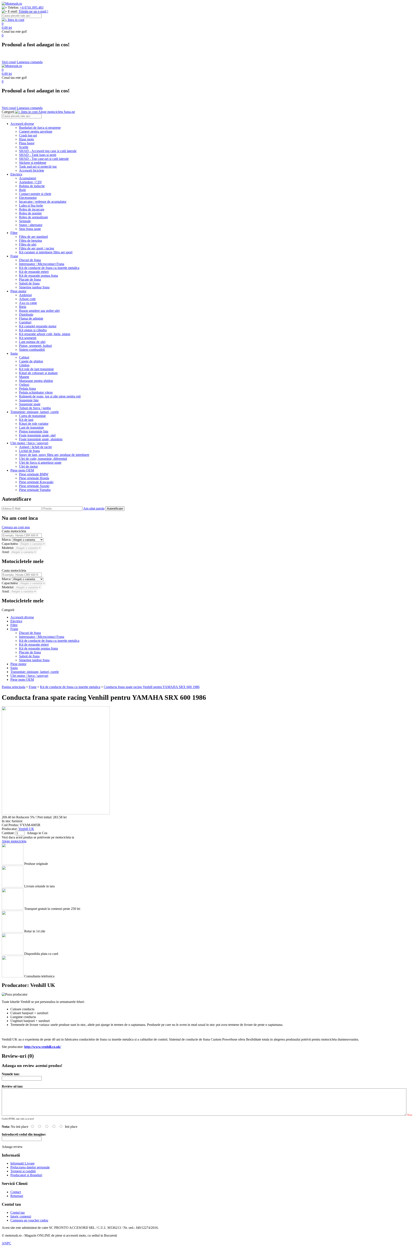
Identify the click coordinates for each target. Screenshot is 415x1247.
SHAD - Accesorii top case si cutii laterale (48, 151)
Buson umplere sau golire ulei (39, 310)
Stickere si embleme (32, 162)
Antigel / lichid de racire (35, 447)
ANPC (6, 1243)
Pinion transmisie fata (33, 431)
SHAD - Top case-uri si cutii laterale (44, 159)
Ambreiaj (25, 295)
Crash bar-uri (28, 135)
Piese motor (18, 291)
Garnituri (25, 322)
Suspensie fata (28, 400)
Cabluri (24, 357)
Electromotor (28, 198)
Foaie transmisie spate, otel (37, 435)
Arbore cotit (27, 299)
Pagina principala (13, 687)
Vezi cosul (9, 62)
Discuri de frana (30, 260)
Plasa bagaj (26, 143)
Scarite (23, 147)
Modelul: (8, 548)
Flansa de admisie (31, 318)
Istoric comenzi (20, 1216)
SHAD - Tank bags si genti (37, 155)
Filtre (14, 233)
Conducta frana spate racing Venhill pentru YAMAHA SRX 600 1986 (152, 687)
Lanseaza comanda (30, 62)
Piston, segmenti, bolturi (35, 346)
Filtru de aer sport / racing (36, 248)
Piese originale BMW (33, 474)
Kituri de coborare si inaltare (38, 373)
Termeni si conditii (23, 1171)
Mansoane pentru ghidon (36, 381)
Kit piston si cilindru (33, 330)
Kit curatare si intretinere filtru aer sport (45, 252)
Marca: (7, 539)
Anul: (6, 552)
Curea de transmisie (32, 416)
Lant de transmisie (31, 427)
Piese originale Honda (34, 478)
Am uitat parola (93, 508)
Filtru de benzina (30, 240)
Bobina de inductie (32, 186)
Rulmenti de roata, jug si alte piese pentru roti (50, 396)
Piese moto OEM (22, 470)
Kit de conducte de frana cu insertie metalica (49, 268)
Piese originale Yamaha (35, 490)
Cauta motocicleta (14, 531)
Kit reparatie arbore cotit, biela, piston (44, 334)
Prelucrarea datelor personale (30, 1167)
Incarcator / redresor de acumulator (42, 201)
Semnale (25, 221)
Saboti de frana (29, 283)
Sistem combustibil (32, 349)
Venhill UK (26, 829)
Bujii (22, 190)
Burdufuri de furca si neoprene (40, 127)
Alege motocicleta (14, 841)
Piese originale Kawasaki (36, 482)
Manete (24, 377)
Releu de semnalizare (33, 217)
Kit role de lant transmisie (36, 369)
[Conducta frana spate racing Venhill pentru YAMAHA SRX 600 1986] (56, 813)
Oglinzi (24, 384)
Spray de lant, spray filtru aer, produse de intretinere (54, 455)
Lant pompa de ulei (32, 342)
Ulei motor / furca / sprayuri (29, 443)
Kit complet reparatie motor (37, 326)
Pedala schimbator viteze (36, 392)
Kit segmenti (27, 338)
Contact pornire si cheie (35, 194)
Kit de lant (26, 420)
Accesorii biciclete (31, 170)
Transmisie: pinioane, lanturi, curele (34, 412)
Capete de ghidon (31, 361)
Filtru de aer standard (33, 236)
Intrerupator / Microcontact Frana (41, 264)
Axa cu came (28, 303)
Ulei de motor (28, 466)
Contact (15, 1192)
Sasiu (14, 353)
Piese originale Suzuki (34, 486)
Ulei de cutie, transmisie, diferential (43, 458)
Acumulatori (27, 178)
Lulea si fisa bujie (31, 205)
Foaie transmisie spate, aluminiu (40, 439)
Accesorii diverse (22, 124)
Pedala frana (27, 388)
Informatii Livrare (22, 1163)
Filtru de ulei (27, 244)
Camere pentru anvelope (35, 131)
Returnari (16, 1196)
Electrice (16, 174)
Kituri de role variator (33, 423)
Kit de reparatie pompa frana (38, 275)
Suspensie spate (29, 404)
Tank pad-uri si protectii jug (38, 166)
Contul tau (17, 1212)
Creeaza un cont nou (16, 527)
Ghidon (24, 365)
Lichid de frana (29, 451)
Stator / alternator (30, 225)
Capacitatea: (10, 543)
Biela (22, 307)
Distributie (26, 314)
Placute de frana (30, 279)
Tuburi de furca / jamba (35, 408)
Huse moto (26, 139)
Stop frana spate (30, 229)
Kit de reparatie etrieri (34, 272)
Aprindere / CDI (30, 182)
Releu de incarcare (31, 209)
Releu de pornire (30, 213)
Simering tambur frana (34, 287)
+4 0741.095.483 (31, 7)
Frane (14, 256)
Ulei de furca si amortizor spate (40, 462)
